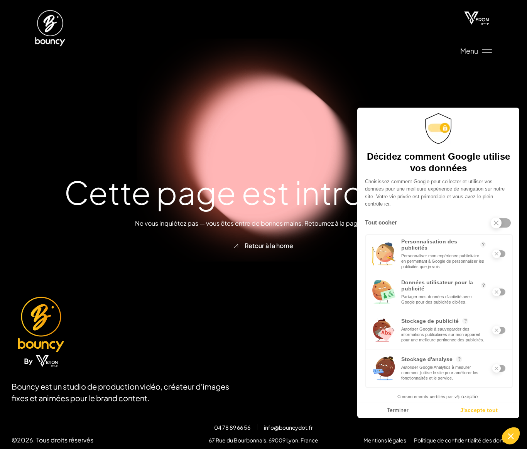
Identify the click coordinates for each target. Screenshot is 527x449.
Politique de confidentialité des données (464, 440)
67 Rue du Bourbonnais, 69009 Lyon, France (263, 440)
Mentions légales (384, 440)
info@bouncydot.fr (288, 427)
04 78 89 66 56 (232, 427)
